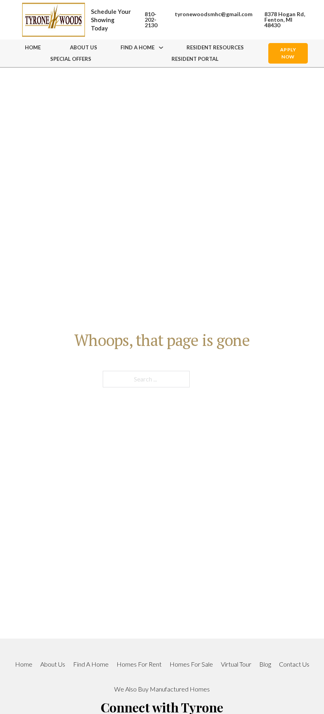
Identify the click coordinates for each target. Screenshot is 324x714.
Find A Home (91, 664)
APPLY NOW (288, 53)
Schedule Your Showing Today (111, 20)
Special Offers (70, 59)
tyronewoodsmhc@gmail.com (213, 14)
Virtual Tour (236, 664)
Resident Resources (215, 47)
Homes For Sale (191, 664)
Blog (265, 664)
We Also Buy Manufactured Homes (162, 689)
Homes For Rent (139, 664)
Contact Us (294, 664)
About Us (83, 47)
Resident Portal (195, 59)
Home (33, 47)
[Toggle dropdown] (161, 47)
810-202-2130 (151, 19)
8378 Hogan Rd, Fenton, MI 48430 (284, 19)
